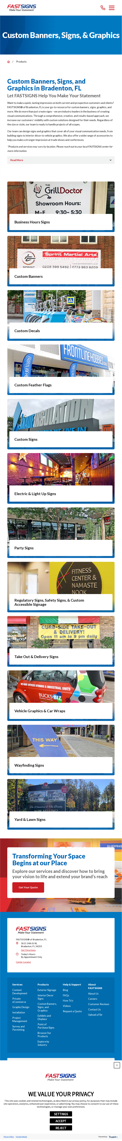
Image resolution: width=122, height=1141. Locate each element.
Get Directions (28, 950)
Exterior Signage (47, 990)
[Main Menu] (111, 8)
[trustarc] (113, 1136)
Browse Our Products (44, 1034)
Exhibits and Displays (44, 1017)
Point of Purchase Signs (46, 1026)
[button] (117, 1065)
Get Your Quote (28, 887)
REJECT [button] (61, 1128)
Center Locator (23, 962)
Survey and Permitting (18, 1028)
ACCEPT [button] (61, 1121)
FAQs (66, 995)
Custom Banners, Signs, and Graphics (47, 1007)
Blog (65, 990)
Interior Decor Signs (45, 997)
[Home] (22, 8)
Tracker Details (21, 1137)
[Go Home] (8, 61)
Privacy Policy (9, 1137)
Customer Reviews (98, 1004)
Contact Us (94, 1009)
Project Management (19, 1019)
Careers (92, 998)
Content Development (19, 991)
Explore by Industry (43, 1043)
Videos (67, 1005)
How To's (68, 1000)
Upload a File (95, 1014)
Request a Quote (72, 1011)
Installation (18, 1012)
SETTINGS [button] (61, 1114)
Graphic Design (20, 1007)
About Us (93, 993)
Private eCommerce (19, 1000)
